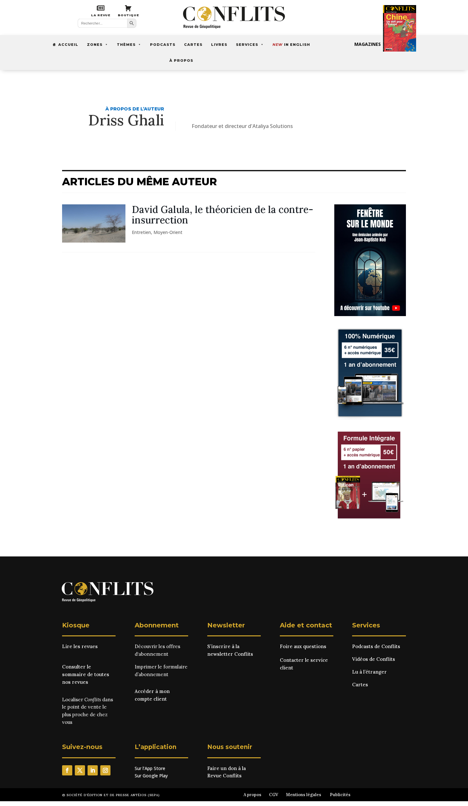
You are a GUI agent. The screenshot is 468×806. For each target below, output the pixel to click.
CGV (273, 794)
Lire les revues (80, 646)
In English (291, 44)
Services (247, 44)
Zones (95, 44)
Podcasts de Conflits (376, 646)
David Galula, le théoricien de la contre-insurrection (222, 214)
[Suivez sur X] (80, 770)
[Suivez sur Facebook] (67, 770)
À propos (181, 60)
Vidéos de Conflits (373, 659)
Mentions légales (303, 794)
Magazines (367, 44)
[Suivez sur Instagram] (105, 770)
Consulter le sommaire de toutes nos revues (85, 674)
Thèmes (126, 44)
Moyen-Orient (167, 232)
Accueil (68, 44)
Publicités (340, 794)
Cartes (193, 44)
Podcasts (162, 44)
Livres (219, 44)
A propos (252, 794)
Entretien (141, 232)
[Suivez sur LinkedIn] (93, 770)
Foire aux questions (303, 646)
